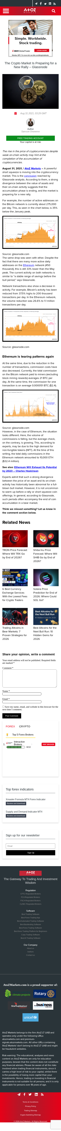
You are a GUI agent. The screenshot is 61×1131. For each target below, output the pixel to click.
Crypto (24, 726)
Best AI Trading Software (30, 938)
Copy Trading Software (30, 935)
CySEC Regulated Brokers (30, 904)
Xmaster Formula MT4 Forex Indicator (25, 799)
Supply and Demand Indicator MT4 (24, 811)
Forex (10, 726)
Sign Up (30, 853)
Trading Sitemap (30, 1111)
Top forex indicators (20, 789)
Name (6, 691)
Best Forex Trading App (30, 918)
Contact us (30, 955)
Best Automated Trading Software (30, 921)
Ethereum (28, 265)
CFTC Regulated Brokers (30, 894)
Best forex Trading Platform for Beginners (30, 931)
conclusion (30, 175)
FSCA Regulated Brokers (30, 901)
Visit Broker (48, 744)
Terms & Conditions (30, 1102)
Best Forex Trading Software (30, 928)
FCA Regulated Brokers (30, 897)
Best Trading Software (30, 914)
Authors (30, 952)
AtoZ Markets (33, 168)
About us (30, 948)
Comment (7, 668)
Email (6, 699)
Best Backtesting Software (30, 924)
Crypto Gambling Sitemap (30, 1115)
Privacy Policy (30, 1106)
